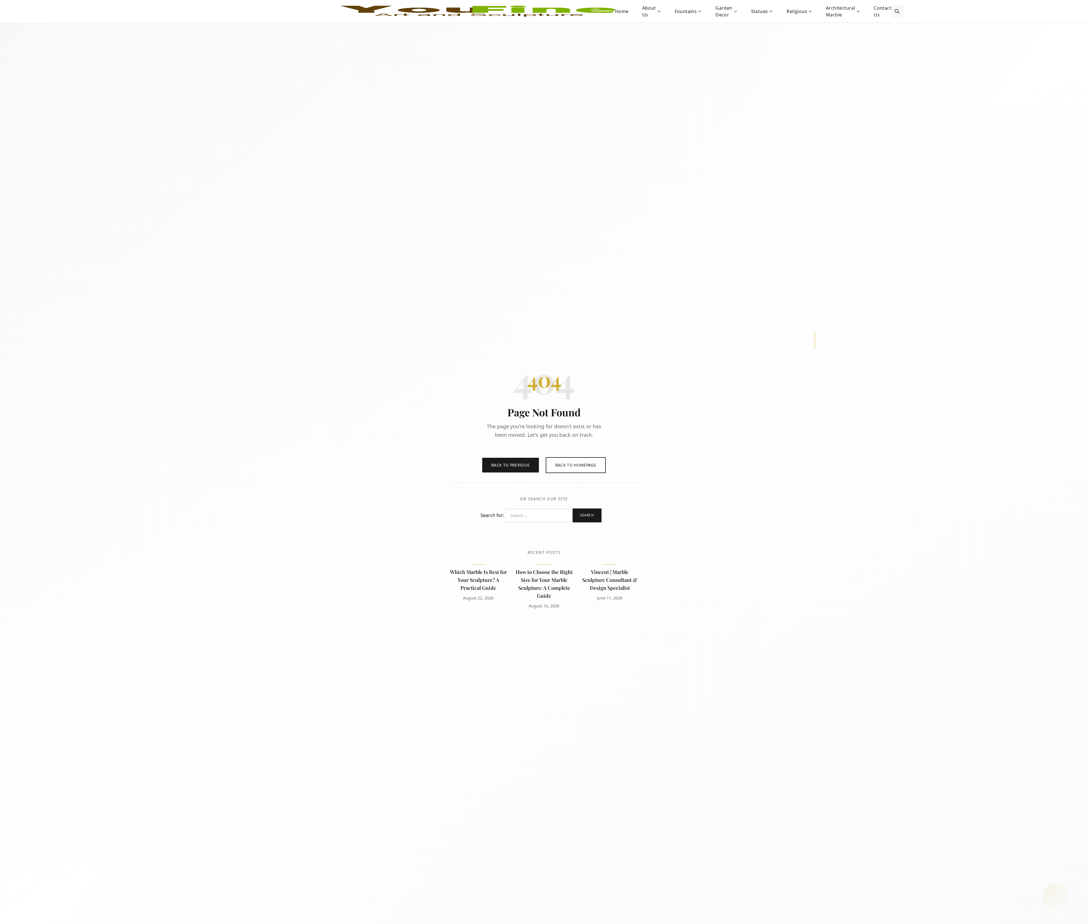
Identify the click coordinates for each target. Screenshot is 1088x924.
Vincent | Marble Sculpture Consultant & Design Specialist (609, 580)
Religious (797, 11)
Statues (759, 11)
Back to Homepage (575, 465)
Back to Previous (510, 465)
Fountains (686, 11)
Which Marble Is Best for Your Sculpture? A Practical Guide (478, 580)
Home (622, 11)
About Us (649, 11)
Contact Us (882, 11)
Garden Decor (723, 11)
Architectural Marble (840, 11)
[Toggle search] (897, 11)
